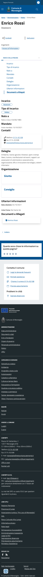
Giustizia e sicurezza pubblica (11, 388)
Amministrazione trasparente (12, 533)
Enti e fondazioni (7, 337)
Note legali (5, 526)
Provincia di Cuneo (8, 509)
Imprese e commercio (9, 391)
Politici (23, 17)
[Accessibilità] (6, 571)
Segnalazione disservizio (10, 538)
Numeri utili (5, 466)
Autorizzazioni (6, 374)
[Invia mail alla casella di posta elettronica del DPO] (12, 478)
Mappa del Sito (29, 568)
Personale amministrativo (10, 344)
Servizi (26, 566)
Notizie (3, 410)
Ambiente (4, 367)
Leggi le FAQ (5, 535)
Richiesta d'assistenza (9, 543)
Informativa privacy (8, 523)
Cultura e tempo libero (9, 381)
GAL (2, 516)
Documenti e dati (7, 334)
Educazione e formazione (10, 384)
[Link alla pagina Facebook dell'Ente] (2, 554)
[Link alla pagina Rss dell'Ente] (6, 554)
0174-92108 (18, 137)
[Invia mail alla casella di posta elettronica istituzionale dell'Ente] (20, 455)
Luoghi (3, 426)
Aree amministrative (8, 330)
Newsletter (5, 557)
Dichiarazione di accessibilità (11, 530)
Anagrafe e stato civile (9, 370)
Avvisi (3, 414)
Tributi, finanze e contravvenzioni (13, 398)
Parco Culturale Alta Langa (11, 519)
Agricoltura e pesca (8, 363)
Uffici (3, 351)
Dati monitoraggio (7, 566)
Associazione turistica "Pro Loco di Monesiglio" (18, 512)
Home (3, 17)
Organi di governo (7, 341)
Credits (12, 568)
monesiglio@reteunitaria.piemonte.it (19, 142)
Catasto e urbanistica (9, 377)
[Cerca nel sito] (36, 9)
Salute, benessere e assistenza (12, 395)
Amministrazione (13, 17)
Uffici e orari (5, 462)
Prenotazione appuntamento (11, 541)
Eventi (3, 429)
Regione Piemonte (8, 2)
